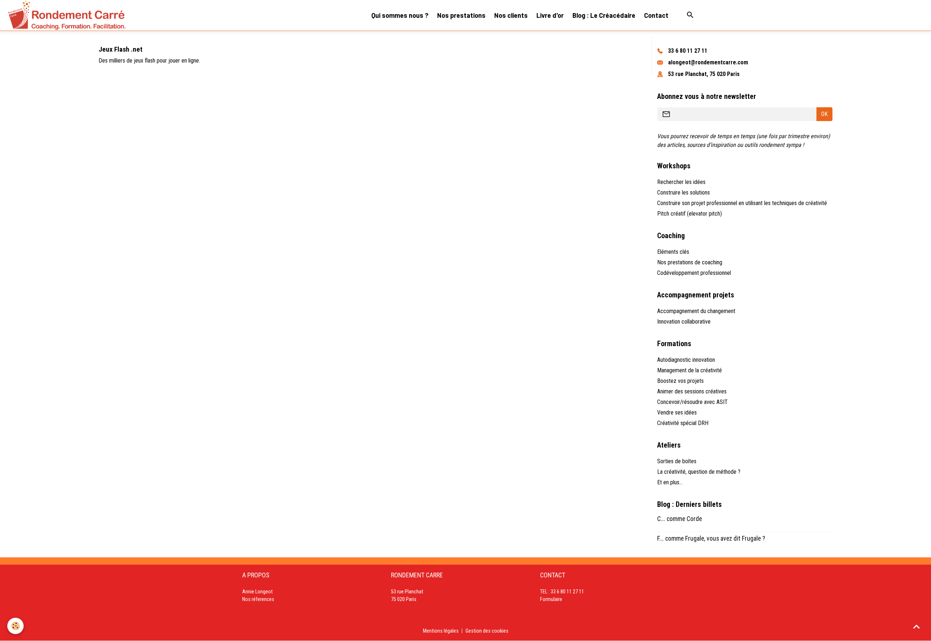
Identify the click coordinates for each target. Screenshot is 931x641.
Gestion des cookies (487, 631)
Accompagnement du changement (696, 311)
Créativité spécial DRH (682, 423)
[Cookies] (15, 626)
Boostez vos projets (680, 380)
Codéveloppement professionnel (694, 272)
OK (824, 114)
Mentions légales (441, 631)
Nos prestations (461, 15)
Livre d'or (550, 15)
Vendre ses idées (677, 412)
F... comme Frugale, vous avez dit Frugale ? (711, 538)
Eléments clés (673, 251)
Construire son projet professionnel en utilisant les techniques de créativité (742, 203)
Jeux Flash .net (121, 49)
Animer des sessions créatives (692, 391)
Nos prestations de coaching (689, 262)
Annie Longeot (257, 592)
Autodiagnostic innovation (686, 359)
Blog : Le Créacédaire (603, 15)
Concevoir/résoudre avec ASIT (692, 401)
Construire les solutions (683, 192)
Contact (656, 15)
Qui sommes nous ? (399, 15)
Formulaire (551, 599)
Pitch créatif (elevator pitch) (689, 213)
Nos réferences (258, 599)
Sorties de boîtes (676, 461)
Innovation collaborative (684, 321)
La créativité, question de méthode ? (698, 471)
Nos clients (511, 15)
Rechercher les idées (681, 182)
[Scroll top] (916, 626)
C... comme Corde (679, 518)
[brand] (67, 15)
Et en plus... (670, 482)
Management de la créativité (689, 370)
